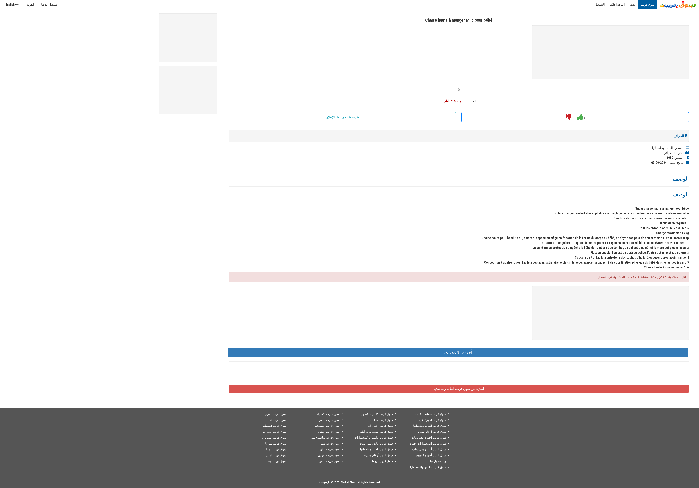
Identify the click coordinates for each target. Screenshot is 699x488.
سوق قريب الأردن (328, 455)
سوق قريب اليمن (329, 461)
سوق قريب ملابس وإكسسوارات (426, 467)
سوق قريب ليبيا (277, 420)
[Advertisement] (610, 52)
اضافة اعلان (617, 4)
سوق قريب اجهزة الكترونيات (429, 437)
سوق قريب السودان (274, 437)
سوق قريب (647, 4)
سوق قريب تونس (276, 461)
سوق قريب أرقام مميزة (431, 431)
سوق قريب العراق (275, 414)
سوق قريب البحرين (327, 431)
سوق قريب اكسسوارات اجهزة (428, 443)
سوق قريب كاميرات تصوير (377, 414)
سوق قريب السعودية (327, 425)
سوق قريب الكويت (328, 449)
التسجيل (600, 4)
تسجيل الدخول (49, 4)
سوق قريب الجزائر (275, 449)
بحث (632, 4)
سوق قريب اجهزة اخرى (432, 420)
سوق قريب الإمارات (327, 414)
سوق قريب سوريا (275, 443)
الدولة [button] (30, 4)
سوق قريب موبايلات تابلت (430, 414)
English (10, 4)
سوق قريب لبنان (276, 455)
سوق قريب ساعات (381, 420)
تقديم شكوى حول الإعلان (342, 117)
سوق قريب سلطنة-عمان (324, 437)
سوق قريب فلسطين (274, 425)
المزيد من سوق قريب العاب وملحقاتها (458, 389)
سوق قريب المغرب (274, 431)
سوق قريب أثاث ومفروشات (429, 449)
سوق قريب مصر (329, 420)
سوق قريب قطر (329, 443)
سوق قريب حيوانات (381, 461)
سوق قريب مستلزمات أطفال (375, 431)
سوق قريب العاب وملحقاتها (429, 425)
